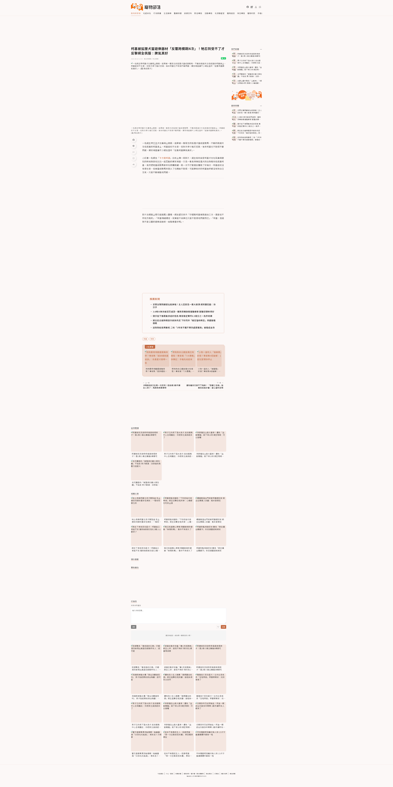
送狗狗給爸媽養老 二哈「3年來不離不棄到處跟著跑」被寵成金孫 (184, 327)
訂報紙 (217, 774)
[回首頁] (145, 7)
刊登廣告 (160, 774)
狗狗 (152, 339)
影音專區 (198, 13)
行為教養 (157, 13)
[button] (247, 7)
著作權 (193, 774)
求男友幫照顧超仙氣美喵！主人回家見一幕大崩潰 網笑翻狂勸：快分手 (184, 306)
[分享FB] (133, 139)
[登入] (256, 7)
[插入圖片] (218, 627)
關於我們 (224, 774)
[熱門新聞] (261, 49)
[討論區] (133, 152)
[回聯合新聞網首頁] (137, 7)
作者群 (261, 13)
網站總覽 (232, 774)
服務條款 (187, 774)
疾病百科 (188, 13)
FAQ (167, 774)
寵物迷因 (231, 13)
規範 (133, 627)
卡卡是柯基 (164, 157)
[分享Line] (133, 145)
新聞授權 (178, 774)
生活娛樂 (167, 13)
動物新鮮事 (136, 13)
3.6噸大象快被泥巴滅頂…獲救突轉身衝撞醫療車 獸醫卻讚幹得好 (183, 311)
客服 (171, 774)
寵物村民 (251, 13)
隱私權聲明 (200, 774)
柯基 (145, 339)
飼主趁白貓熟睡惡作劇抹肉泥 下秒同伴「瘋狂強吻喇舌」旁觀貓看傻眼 (184, 322)
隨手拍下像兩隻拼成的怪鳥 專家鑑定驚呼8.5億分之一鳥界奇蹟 (182, 316)
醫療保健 (178, 13)
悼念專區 (241, 13)
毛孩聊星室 (220, 13)
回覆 (223, 627)
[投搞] (252, 7)
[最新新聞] (261, 106)
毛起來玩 (147, 13)
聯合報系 (209, 774)
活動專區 (208, 13)
